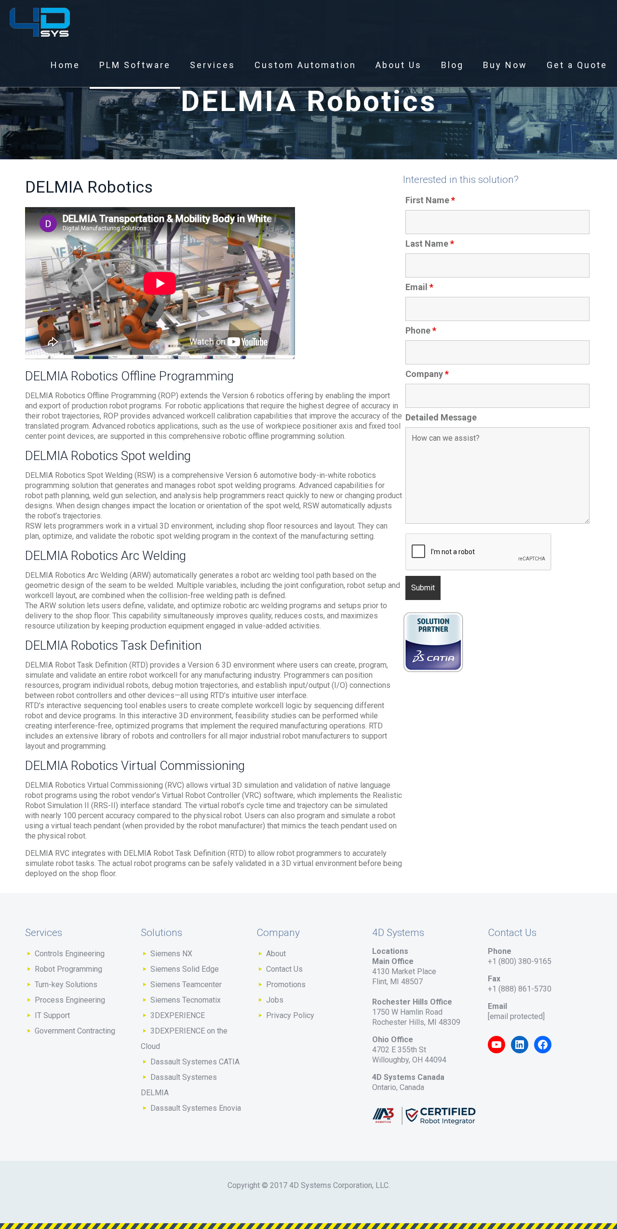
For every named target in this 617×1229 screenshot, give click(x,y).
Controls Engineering (70, 953)
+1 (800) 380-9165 (519, 961)
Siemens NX (171, 953)
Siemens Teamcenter (186, 984)
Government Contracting (75, 1030)
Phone (420, 330)
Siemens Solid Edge (184, 969)
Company (427, 374)
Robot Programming (68, 969)
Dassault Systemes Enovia (195, 1108)
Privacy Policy (290, 1015)
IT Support (52, 1015)
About (276, 953)
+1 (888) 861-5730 (519, 988)
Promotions (286, 984)
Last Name (429, 244)
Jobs (274, 1000)
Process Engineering (70, 1000)
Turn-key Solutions (66, 984)
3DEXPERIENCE (177, 1015)
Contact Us (284, 969)
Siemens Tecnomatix (185, 1000)
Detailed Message (441, 417)
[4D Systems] (40, 21)
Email (419, 287)
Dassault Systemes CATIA (195, 1061)
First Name (430, 200)
